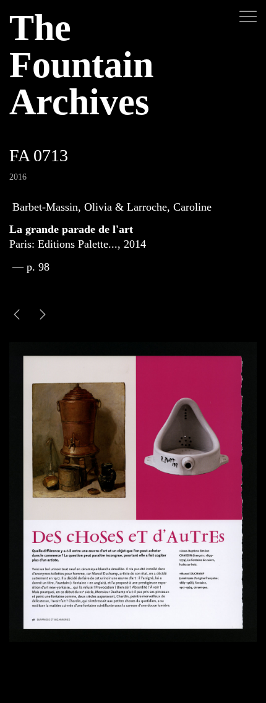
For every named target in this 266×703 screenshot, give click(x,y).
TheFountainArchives (81, 64)
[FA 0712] (42, 316)
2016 (18, 177)
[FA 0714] (16, 316)
